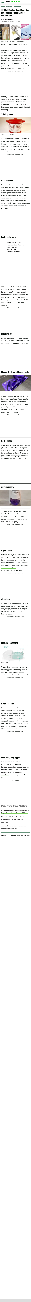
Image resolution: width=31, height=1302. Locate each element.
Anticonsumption (14, 252)
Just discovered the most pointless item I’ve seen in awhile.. (15, 245)
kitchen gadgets (12, 99)
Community (17, 6)
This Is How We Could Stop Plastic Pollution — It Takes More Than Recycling (13, 819)
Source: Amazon (6, 662)
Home (3, 6)
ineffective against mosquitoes (13, 767)
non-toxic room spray (9, 522)
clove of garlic (23, 450)
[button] (3, 2)
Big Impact (9, 6)
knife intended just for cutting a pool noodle (13, 292)
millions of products (12, 58)
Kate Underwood (8, 19)
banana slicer (11, 190)
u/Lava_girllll (13, 249)
